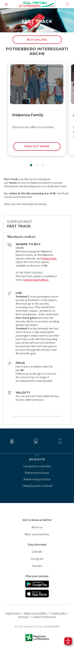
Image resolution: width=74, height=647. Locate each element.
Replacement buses (37, 473)
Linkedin (37, 552)
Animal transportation (37, 479)
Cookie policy (58, 613)
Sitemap (23, 617)
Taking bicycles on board (37, 486)
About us (37, 527)
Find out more (36, 146)
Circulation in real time (37, 466)
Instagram (37, 559)
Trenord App (49, 258)
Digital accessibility (35, 613)
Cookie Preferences (43, 617)
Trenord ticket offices (36, 279)
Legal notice (13, 613)
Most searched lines (37, 534)
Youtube (37, 566)
